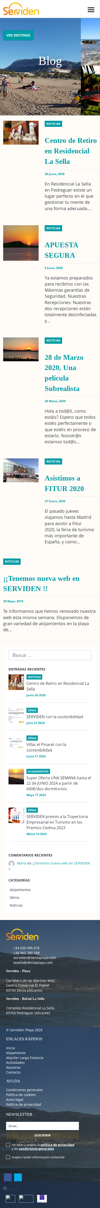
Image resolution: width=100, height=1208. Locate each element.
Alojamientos (20, 889)
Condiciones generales (24, 1089)
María (21, 863)
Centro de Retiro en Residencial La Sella (71, 150)
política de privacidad (57, 1145)
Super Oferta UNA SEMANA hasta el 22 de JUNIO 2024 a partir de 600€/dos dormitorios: (58, 783)
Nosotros (13, 1067)
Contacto (13, 1072)
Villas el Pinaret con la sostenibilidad (46, 747)
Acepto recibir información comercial (38, 1157)
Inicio (10, 1048)
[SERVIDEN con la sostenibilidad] (16, 715)
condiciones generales (36, 1148)
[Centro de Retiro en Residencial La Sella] (16, 682)
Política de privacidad (23, 1104)
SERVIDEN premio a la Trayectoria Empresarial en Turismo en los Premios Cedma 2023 (57, 822)
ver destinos (18, 35)
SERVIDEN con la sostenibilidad (54, 716)
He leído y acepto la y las (43, 1147)
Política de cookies (21, 1094)
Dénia (14, 897)
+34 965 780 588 (26, 952)
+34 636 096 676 (26, 948)
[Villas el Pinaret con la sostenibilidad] (16, 743)
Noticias (16, 905)
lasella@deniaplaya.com (33, 962)
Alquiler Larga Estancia (24, 1057)
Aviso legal (14, 1099)
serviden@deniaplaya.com (34, 957)
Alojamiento (15, 1052)
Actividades (15, 1062)
